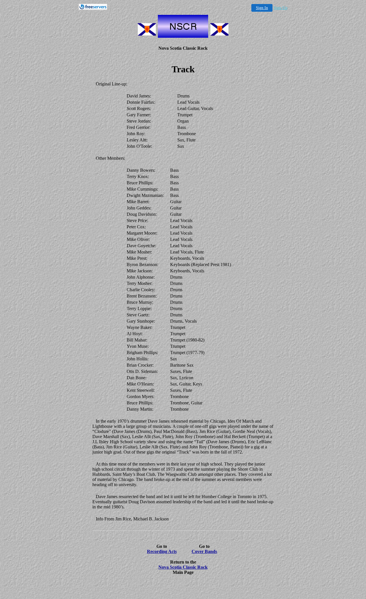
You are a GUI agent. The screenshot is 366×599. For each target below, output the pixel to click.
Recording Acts (162, 551)
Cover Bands (204, 551)
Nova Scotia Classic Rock (183, 567)
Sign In (262, 8)
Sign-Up (280, 8)
